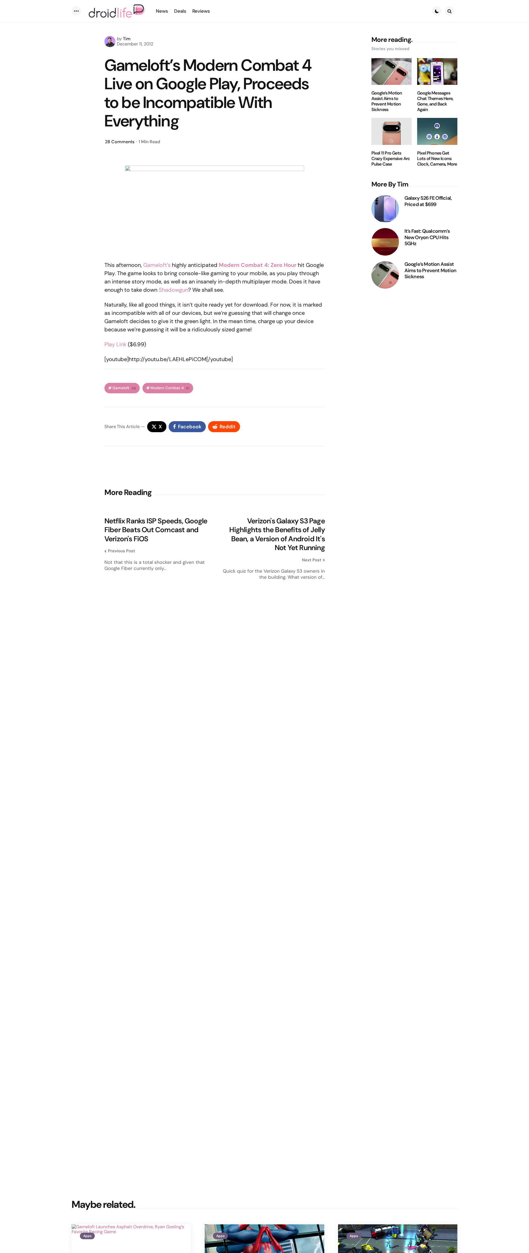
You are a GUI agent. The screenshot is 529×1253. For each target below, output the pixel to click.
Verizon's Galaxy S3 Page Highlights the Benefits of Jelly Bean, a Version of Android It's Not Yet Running (277, 534)
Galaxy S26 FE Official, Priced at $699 (428, 201)
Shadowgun (173, 289)
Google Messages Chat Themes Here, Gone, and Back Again (435, 101)
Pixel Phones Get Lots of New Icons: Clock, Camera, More (437, 158)
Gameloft (124, 388)
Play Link (115, 344)
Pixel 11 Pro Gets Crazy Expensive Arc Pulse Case (390, 158)
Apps (87, 1236)
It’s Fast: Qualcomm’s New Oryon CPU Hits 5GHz (427, 237)
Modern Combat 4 (169, 388)
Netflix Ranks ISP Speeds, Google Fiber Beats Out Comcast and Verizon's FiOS (155, 529)
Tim (127, 39)
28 (119, 142)
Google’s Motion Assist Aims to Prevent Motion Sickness (386, 101)
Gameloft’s (157, 265)
